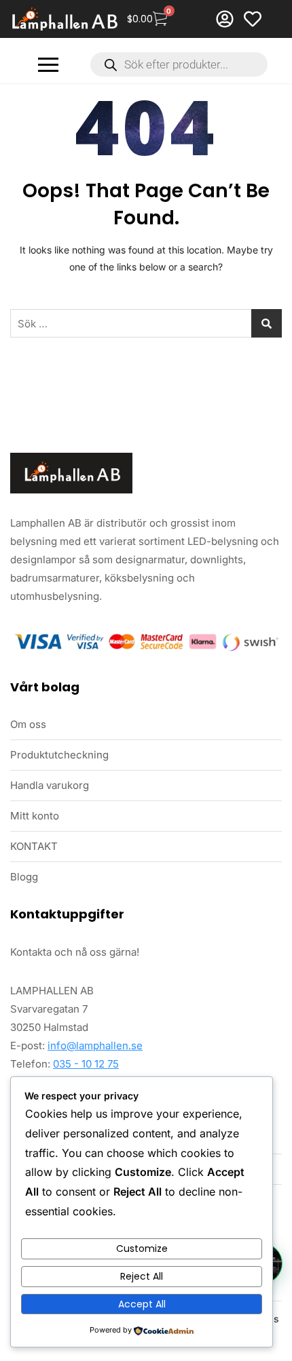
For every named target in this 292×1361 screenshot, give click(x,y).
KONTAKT (34, 846)
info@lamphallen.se (95, 1045)
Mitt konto (34, 815)
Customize (142, 1248)
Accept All (142, 1304)
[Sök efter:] (146, 323)
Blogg (24, 876)
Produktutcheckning (59, 754)
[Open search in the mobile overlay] (179, 64)
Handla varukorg (49, 785)
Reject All (141, 1276)
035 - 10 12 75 (86, 1063)
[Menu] (48, 65)
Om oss (28, 724)
